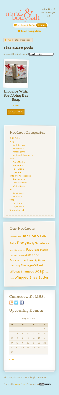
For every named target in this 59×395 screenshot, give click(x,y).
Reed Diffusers (20, 182)
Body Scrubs (19, 145)
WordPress (20, 384)
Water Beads (19, 186)
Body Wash (18, 148)
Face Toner (18, 165)
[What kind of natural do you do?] (22, 15)
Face (11, 158)
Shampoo (17, 196)
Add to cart (16, 112)
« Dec (12, 359)
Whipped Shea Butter (23, 155)
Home (8, 40)
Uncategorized (16, 210)
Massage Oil (19, 151)
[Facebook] (21, 303)
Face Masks (19, 162)
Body (11, 141)
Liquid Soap (18, 206)
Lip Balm (17, 172)
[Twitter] (16, 303)
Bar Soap (17, 203)
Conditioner (18, 193)
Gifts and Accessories (20, 175)
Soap (11, 199)
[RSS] (11, 303)
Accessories (19, 179)
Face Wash (18, 169)
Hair (11, 189)
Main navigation (31, 31)
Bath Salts (14, 138)
